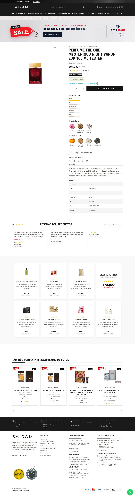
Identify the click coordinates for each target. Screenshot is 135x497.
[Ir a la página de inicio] (20, 7)
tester (26, 18)
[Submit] (83, 7)
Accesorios (92, 13)
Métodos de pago (45, 455)
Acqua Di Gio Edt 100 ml (108, 319)
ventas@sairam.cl (75, 448)
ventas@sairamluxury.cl (77, 477)
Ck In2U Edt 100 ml (81, 281)
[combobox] (67, 7)
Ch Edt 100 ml (54, 281)
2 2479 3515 (74, 451)
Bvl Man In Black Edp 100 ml (26, 319)
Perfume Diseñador (35, 13)
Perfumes (21, 13)
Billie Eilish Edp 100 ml (54, 319)
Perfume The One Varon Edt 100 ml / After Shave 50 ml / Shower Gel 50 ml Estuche (81, 392)
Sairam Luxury (103, 13)
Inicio (14, 13)
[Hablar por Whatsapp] (130, 492)
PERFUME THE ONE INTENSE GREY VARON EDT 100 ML (109, 391)
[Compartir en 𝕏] (74, 160)
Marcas (74, 13)
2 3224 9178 (102, 450)
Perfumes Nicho (64, 13)
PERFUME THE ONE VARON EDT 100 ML (25, 391)
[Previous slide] (13, 410)
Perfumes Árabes (50, 13)
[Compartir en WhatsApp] (78, 160)
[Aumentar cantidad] (82, 88)
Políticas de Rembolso (47, 446)
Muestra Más (17, 239)
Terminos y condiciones (47, 441)
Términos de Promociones (48, 448)
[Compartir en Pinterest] (82, 160)
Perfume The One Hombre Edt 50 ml (53, 391)
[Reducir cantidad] (70, 88)
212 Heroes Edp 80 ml (81, 319)
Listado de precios (45, 453)
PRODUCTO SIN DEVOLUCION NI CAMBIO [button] (83, 83)
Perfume (20, 18)
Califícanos (43, 450)
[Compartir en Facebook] (70, 160)
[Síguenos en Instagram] (114, 13)
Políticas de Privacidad (47, 443)
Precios (82, 13)
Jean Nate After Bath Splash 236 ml (27, 281)
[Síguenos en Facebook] (118, 13)
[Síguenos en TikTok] (122, 13)
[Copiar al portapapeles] (86, 160)
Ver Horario (37, 1)
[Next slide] (121, 410)
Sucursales (43, 439)
